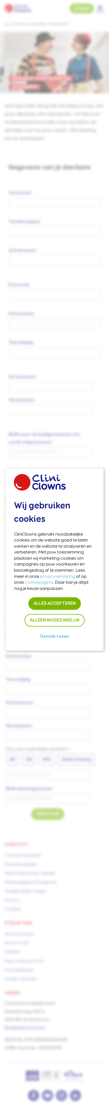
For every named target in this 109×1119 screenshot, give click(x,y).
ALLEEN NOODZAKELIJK (55, 620)
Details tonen (54, 636)
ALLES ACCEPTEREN (54, 603)
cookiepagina (39, 582)
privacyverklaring (57, 576)
